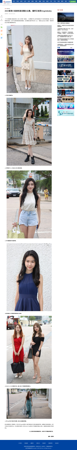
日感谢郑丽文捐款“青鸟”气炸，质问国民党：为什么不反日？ (65, 29)
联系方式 (38, 443)
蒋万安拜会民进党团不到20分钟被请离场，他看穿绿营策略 (65, 39)
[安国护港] (65, 108)
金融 (32, 1)
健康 (40, 1)
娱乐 (66, 1)
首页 (5, 8)
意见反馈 (56, 443)
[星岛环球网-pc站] (7, 5)
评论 (55, 1)
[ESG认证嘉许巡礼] (65, 115)
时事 (18, 1)
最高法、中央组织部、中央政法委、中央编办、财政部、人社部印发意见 (65, 33)
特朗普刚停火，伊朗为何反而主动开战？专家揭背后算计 (65, 45)
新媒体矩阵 (50, 443)
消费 (36, 1)
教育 (62, 1)
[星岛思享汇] (65, 54)
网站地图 (26, 443)
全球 (29, 1)
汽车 (51, 1)
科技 (44, 1)
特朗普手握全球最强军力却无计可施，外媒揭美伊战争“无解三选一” (65, 36)
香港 (21, 1)
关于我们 (20, 443)
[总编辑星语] (65, 68)
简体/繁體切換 (73, 1)
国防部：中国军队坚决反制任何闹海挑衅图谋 (65, 26)
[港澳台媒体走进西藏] (65, 61)
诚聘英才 (32, 443)
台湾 (25, 1)
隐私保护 (44, 443)
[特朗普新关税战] (65, 81)
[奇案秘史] (65, 102)
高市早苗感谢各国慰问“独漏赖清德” (65, 42)
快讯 (14, 1)
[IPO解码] (65, 95)
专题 (58, 1)
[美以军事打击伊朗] (65, 88)
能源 (47, 1)
